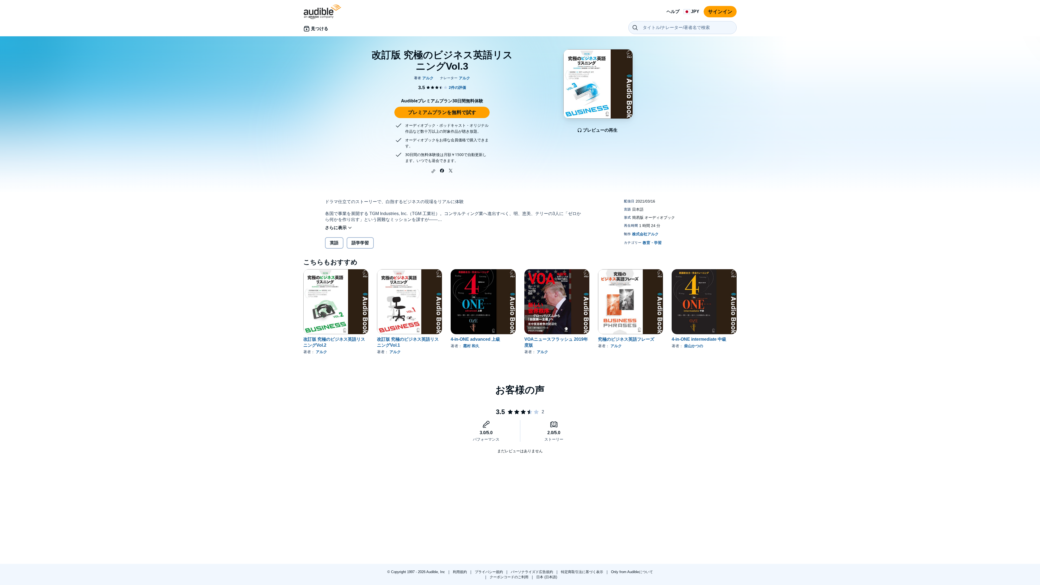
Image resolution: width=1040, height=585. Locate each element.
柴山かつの (693, 346)
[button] (433, 171)
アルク (321, 352)
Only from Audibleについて (632, 572)
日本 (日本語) (546, 577)
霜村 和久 (471, 346)
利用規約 (460, 572)
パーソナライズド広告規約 (532, 572)
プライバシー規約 (489, 572)
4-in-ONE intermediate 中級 (699, 339)
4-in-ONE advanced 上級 (475, 339)
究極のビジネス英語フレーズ (626, 339)
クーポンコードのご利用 (509, 577)
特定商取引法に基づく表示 (582, 572)
